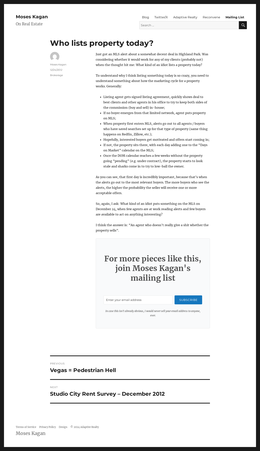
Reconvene (211, 17)
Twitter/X (161, 17)
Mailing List (235, 17)
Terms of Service (26, 427)
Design (63, 427)
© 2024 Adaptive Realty (84, 427)
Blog (145, 17)
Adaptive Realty (185, 17)
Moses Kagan (32, 16)
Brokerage (56, 75)
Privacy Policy (47, 427)
